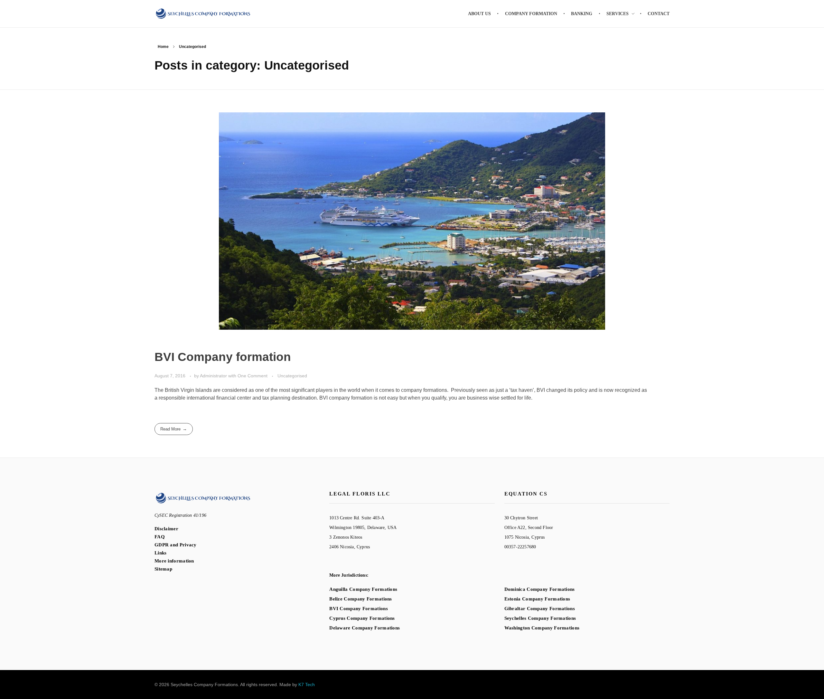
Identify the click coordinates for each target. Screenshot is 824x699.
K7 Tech (306, 684)
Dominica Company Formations (539, 589)
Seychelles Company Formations (540, 618)
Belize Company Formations (360, 598)
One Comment (252, 375)
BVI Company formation (222, 357)
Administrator (214, 375)
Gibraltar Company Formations (539, 608)
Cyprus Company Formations (362, 618)
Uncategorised (292, 375)
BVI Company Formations (358, 608)
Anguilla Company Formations (363, 589)
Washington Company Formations (542, 627)
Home (163, 46)
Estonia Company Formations (537, 598)
